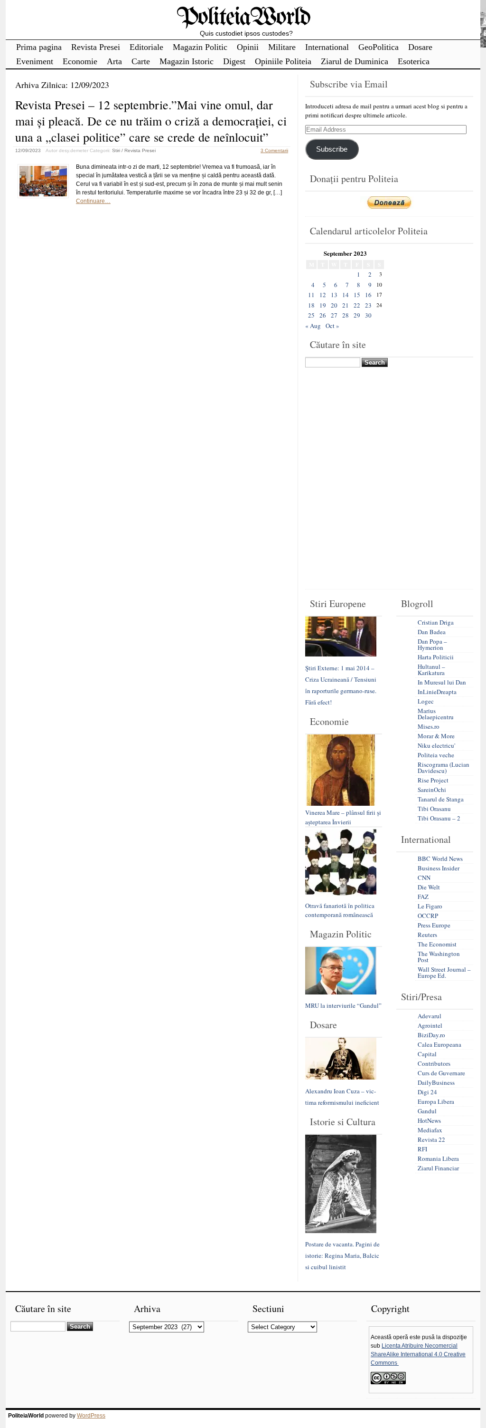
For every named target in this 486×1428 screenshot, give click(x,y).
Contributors (434, 1063)
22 (357, 305)
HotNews (429, 1120)
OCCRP (428, 915)
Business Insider (438, 868)
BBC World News (440, 858)
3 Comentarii (274, 150)
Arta (114, 61)
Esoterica (414, 61)
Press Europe (434, 925)
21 (345, 305)
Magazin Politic (200, 47)
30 (368, 315)
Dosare (420, 47)
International (327, 47)
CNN (424, 877)
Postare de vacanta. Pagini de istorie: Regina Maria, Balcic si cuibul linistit (342, 1255)
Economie (80, 61)
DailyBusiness (436, 1082)
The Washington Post (439, 956)
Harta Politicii (436, 657)
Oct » (332, 325)
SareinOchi (432, 789)
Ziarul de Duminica (354, 61)
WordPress (91, 1415)
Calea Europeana (439, 1044)
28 (345, 315)
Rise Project (433, 780)
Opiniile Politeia (283, 61)
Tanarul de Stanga (441, 799)
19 (322, 305)
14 (345, 294)
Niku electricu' (436, 745)
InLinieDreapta (437, 691)
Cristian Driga (436, 622)
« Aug (313, 325)
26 (322, 315)
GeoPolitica (378, 47)
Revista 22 (431, 1139)
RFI (422, 1149)
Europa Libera (436, 1101)
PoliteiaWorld (243, 18)
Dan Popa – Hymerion (432, 644)
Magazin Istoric (186, 61)
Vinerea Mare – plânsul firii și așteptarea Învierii (343, 817)
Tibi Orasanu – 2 (439, 818)
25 (311, 315)
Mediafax (430, 1130)
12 (322, 294)
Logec (426, 701)
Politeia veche (436, 755)
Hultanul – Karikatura (431, 669)
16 (368, 294)
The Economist (437, 944)
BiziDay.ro (431, 1035)
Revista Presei (95, 47)
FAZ (423, 896)
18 (311, 305)
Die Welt (429, 887)
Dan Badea (432, 631)
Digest (234, 61)
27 (334, 315)
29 (357, 315)
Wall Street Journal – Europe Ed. (444, 972)
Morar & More (436, 736)
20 (334, 305)
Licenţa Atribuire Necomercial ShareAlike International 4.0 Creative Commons (418, 1354)
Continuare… (93, 201)
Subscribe (331, 149)
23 (368, 305)
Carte (140, 61)
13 (334, 294)
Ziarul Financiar (438, 1168)
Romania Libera (438, 1158)
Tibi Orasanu (434, 808)
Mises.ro (428, 726)
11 (311, 294)
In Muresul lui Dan (442, 682)
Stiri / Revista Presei (134, 150)
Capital (427, 1054)
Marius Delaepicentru (436, 713)
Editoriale (146, 47)
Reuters (427, 934)
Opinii (248, 47)
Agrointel (430, 1025)
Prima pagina (39, 47)
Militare (282, 47)
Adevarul (429, 1016)
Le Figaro (430, 906)
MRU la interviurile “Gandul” (343, 1005)
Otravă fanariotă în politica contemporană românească (339, 910)
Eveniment (34, 61)
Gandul (427, 1111)
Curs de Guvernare (441, 1073)
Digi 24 (427, 1092)
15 (357, 294)
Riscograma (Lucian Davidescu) (443, 767)
